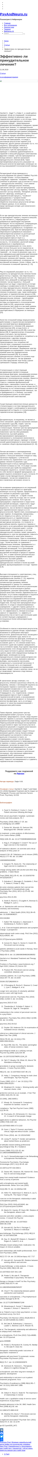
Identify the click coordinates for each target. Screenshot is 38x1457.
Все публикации (10, 25)
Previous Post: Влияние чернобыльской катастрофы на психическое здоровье (15, 1443)
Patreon (20, 773)
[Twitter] (19, 1436)
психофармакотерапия (9, 77)
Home (6, 41)
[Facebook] (19, 1433)
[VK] (19, 1430)
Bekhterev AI (9, 31)
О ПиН (6, 1454)
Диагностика (9, 27)
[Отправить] (19, 1439)
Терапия (7, 29)
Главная (7, 23)
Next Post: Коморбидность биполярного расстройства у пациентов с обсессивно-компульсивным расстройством (16, 1448)
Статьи (7, 45)
